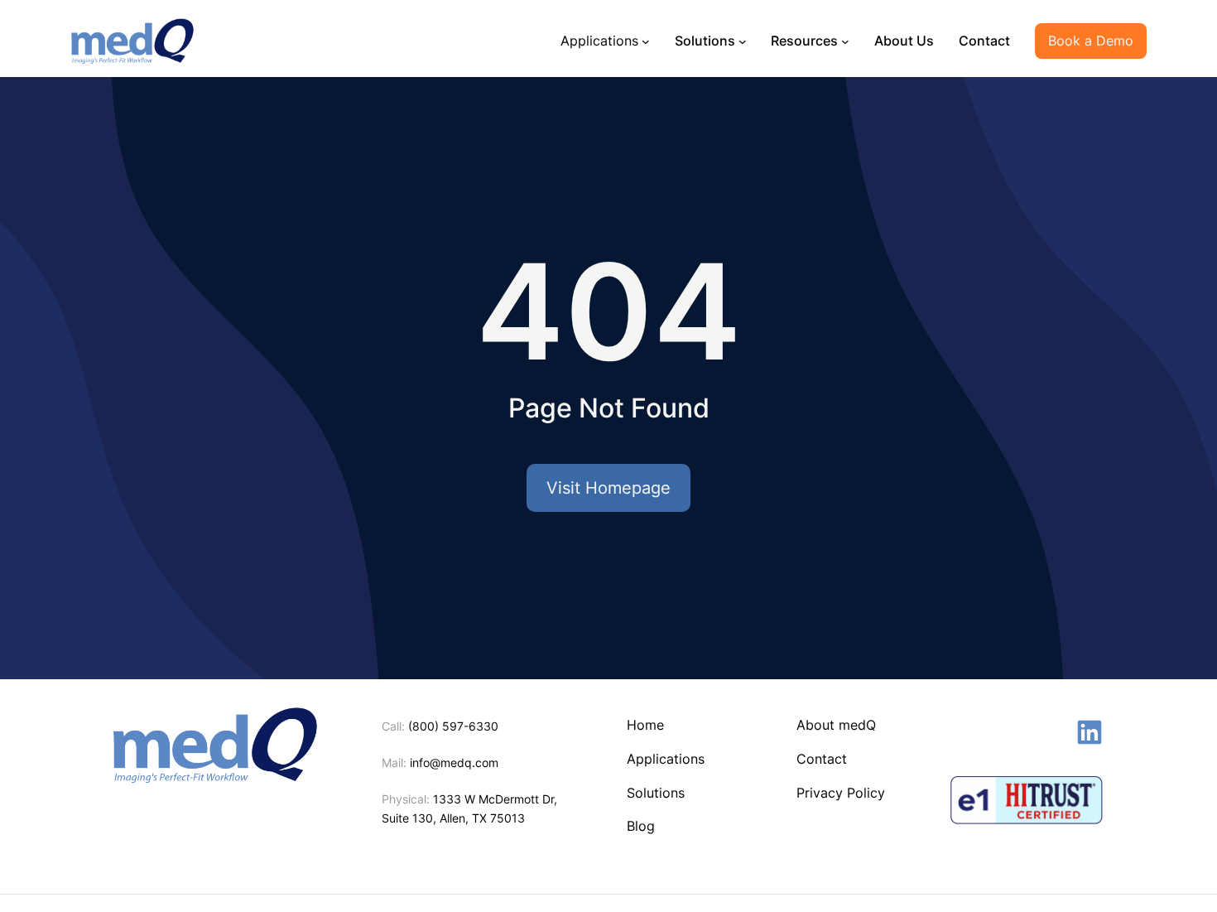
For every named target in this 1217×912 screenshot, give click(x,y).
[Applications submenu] (646, 40)
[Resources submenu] (845, 40)
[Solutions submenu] (742, 40)
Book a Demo (1090, 40)
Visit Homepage (608, 488)
